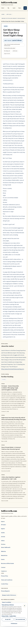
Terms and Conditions (6, 580)
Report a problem (6, 602)
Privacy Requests (5, 591)
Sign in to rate (7, 53)
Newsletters (4, 555)
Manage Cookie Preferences (9, 595)
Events (3, 559)
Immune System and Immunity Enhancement (13, 18)
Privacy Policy (4, 576)
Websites (3, 551)
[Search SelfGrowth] (8, 8)
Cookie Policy (4, 584)
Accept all (7, 619)
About (2, 8)
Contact (3, 567)
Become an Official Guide (7, 563)
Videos (3, 540)
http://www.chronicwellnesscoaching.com (12, 369)
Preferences (14, 623)
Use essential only (20, 619)
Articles (9, 14)
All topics (3, 525)
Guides (3, 533)
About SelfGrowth (5, 547)
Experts (3, 529)
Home (3, 14)
